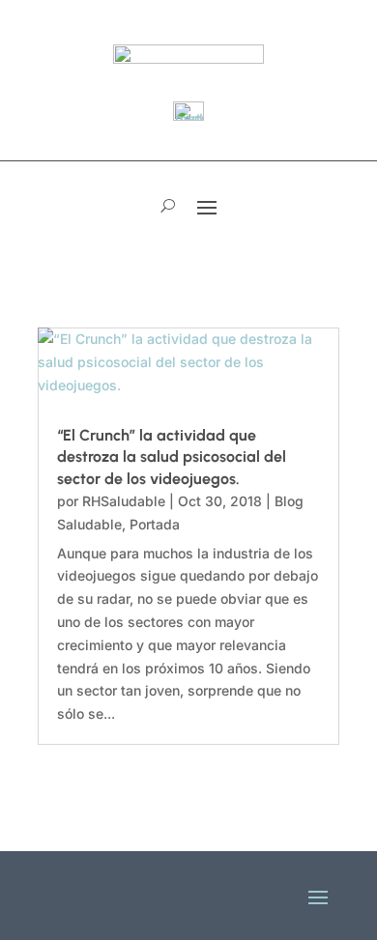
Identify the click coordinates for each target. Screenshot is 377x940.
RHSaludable (123, 501)
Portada (155, 524)
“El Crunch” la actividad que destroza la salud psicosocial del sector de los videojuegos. (171, 457)
